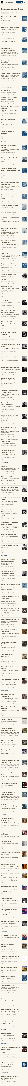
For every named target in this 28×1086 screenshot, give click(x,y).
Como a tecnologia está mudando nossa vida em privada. (9, 948)
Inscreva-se (19, 2)
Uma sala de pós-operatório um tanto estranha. (10, 576)
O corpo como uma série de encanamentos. (8, 455)
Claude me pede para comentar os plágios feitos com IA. (9, 266)
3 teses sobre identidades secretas (9, 229)
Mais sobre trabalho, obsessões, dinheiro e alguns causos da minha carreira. (9, 52)
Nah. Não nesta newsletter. (7, 785)
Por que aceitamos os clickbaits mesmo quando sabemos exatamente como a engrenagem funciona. (10, 359)
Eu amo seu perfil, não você (9, 1076)
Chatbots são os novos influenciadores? (6, 563)
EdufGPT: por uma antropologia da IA (10, 585)
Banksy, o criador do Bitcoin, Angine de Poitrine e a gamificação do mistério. (10, 232)
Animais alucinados (7, 476)
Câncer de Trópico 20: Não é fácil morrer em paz (9, 206)
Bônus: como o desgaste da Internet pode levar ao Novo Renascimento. (10, 699)
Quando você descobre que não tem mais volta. (10, 245)
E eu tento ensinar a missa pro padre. (10, 314)
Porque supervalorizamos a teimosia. (10, 937)
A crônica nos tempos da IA (9, 487)
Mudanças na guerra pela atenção (9, 146)
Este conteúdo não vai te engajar (8, 428)
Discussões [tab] (18, 12)
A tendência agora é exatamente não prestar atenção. (10, 149)
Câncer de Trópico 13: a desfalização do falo (8, 451)
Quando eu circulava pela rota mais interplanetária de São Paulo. (10, 289)
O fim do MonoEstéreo (7, 322)
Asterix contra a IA (6, 1033)
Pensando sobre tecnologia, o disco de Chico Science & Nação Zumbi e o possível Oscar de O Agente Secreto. (10, 526)
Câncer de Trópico (6, 841)
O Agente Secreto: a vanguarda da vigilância (10, 853)
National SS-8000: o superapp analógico (10, 107)
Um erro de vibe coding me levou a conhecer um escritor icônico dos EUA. (10, 75)
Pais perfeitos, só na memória (10, 27)
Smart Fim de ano (6, 719)
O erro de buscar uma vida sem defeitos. (9, 111)
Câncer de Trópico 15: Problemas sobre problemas (9, 379)
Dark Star (4, 466)
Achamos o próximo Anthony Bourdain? (10, 643)
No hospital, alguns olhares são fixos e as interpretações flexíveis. (10, 600)
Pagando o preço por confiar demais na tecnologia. (10, 394)
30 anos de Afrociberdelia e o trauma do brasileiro (10, 523)
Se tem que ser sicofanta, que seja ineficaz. (9, 197)
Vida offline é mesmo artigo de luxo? (10, 218)
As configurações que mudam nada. (10, 969)
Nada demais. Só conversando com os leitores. (10, 160)
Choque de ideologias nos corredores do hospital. (10, 419)
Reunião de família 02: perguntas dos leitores (8, 49)
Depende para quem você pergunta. (10, 221)
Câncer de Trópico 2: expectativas (7, 819)
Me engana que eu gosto (8, 195)
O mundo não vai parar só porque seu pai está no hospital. (9, 382)
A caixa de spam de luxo (8, 534)
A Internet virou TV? (7, 741)
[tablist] (11, 12)
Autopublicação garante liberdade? (8, 333)
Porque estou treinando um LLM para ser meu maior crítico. (10, 303)
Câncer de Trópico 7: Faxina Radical (9, 667)
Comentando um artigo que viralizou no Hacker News (10, 611)
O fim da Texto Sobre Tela (8, 17)
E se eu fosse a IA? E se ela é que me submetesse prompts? (10, 588)
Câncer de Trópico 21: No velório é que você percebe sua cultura (10, 170)
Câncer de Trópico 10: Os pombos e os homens (8, 572)
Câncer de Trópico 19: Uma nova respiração (9, 241)
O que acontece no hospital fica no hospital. (9, 514)
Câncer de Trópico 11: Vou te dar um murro (9, 546)
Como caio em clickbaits (8, 357)
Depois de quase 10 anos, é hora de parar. (10, 324)
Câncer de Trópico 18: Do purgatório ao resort (8, 275)
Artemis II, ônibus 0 (7, 286)
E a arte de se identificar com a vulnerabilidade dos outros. (8, 752)
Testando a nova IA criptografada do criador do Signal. (10, 621)
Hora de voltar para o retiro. (8, 135)
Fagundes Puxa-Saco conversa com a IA (10, 498)
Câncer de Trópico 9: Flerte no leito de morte (10, 597)
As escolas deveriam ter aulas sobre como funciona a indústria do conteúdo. (10, 683)
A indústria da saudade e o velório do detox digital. (10, 407)
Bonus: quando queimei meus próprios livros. (8, 336)
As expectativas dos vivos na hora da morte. (10, 209)
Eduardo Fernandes (9, 21)
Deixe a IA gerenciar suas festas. (9, 721)
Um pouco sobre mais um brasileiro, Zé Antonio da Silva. (10, 890)
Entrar (25, 2)
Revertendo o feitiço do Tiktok (10, 1009)
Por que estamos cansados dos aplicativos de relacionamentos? (9, 1079)
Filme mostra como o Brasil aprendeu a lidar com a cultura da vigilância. (10, 856)
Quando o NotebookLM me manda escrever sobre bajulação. (9, 502)
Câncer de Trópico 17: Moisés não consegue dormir (10, 311)
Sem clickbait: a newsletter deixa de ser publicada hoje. (10, 19)
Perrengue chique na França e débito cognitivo (10, 391)
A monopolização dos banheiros (7, 945)
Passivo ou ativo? (6, 898)
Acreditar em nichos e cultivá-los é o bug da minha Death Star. (10, 987)
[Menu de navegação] (3, 2)
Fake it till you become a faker (10, 367)
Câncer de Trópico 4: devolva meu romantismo (10, 761)
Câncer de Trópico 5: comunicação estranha (8, 729)
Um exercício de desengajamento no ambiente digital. (10, 431)
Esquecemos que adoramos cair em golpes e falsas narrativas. (10, 479)
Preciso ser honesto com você (10, 999)
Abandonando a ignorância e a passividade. (8, 913)
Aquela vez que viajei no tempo (10, 73)
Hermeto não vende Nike (8, 1020)
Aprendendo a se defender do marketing (10, 680)
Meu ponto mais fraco (7, 985)
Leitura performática (7, 773)
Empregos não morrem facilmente (8, 61)
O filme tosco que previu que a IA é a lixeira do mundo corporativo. (10, 468)
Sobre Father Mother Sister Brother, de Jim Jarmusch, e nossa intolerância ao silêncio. (10, 30)
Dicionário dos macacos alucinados (8, 120)
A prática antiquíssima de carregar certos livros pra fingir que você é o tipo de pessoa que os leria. (10, 775)
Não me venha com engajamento (7, 655)
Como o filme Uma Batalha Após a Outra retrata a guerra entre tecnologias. (9, 807)
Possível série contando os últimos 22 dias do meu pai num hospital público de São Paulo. (10, 844)
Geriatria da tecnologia (8, 805)
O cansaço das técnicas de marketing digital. (10, 658)
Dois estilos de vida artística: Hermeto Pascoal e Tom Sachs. (10, 1022)
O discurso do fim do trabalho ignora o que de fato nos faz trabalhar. (10, 65)
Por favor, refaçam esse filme (10, 921)
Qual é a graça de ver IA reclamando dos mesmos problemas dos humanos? (10, 537)
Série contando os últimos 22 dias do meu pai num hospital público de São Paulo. (10, 732)
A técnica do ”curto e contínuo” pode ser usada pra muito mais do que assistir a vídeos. (10, 1012)
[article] (14, 20)
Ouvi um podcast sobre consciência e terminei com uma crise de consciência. (10, 370)
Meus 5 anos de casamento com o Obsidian (9, 440)
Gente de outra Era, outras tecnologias (9, 887)
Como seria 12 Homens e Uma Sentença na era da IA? (8, 924)
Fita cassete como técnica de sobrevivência (10, 183)
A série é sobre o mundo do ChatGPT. (10, 866)
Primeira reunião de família (9, 158)
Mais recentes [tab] (5, 12)
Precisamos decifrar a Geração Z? (10, 874)
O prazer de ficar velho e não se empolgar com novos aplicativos (9, 959)
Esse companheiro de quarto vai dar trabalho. (10, 349)
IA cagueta (4, 300)
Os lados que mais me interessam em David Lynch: (10, 1051)
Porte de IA (4, 253)
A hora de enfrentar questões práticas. (8, 174)
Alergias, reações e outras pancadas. (10, 549)
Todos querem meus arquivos (10, 619)
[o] (24, 160)
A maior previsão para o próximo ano (8, 695)
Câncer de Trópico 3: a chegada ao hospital (8, 793)
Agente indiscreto (6, 87)
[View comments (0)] (8, 34)
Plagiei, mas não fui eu (8, 264)
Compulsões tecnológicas (9, 967)
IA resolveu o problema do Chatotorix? (7, 1036)
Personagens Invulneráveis (9, 750)
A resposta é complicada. (7, 99)
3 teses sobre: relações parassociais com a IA (8, 560)
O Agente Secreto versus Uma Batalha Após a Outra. (10, 833)
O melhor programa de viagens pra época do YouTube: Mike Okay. (10, 646)
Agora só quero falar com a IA (10, 608)
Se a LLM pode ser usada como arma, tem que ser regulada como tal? (10, 255)
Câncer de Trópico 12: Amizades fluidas (7, 510)
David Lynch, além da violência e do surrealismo (10, 1048)
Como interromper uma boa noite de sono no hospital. (10, 671)
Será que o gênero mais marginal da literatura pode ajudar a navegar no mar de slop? (10, 489)
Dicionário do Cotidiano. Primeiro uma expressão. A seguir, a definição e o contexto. (10, 878)
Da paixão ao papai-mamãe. (8, 443)
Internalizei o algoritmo (8, 1063)
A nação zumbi (5, 831)
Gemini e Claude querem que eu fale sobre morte (10, 403)
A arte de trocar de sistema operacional (9, 910)
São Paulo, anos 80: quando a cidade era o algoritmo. (10, 186)
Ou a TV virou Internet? (7, 742)
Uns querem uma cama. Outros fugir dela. (10, 711)
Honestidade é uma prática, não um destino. (10, 1001)
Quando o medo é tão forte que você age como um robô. (10, 1065)
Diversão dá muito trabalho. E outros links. (10, 901)
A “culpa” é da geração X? (7, 978)
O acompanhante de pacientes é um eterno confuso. (10, 634)
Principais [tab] (12, 12)
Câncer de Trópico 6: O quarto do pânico (10, 707)
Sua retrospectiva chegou (9, 783)
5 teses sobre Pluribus (8, 864)
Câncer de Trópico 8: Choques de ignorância (10, 630)
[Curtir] (2, 57)
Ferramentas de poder (7, 38)
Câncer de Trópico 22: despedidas (7, 132)
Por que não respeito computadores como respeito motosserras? (10, 40)
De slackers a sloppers (8, 976)
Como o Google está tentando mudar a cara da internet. (10, 89)
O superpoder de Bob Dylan (9, 935)
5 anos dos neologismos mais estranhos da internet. (8, 123)
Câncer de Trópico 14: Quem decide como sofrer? (9, 416)
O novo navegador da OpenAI (10, 956)
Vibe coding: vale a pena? (9, 97)
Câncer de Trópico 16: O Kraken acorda (10, 345)
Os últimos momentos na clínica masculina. (9, 278)
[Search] (25, 12)
